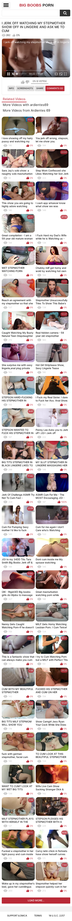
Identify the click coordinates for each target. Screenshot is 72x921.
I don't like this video (27, 82)
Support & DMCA (17, 915)
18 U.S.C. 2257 (57, 915)
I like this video (23, 82)
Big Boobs (36, 5)
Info (11, 88)
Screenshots (25, 88)
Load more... (36, 900)
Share (39, 88)
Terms (38, 915)
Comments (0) (55, 88)
